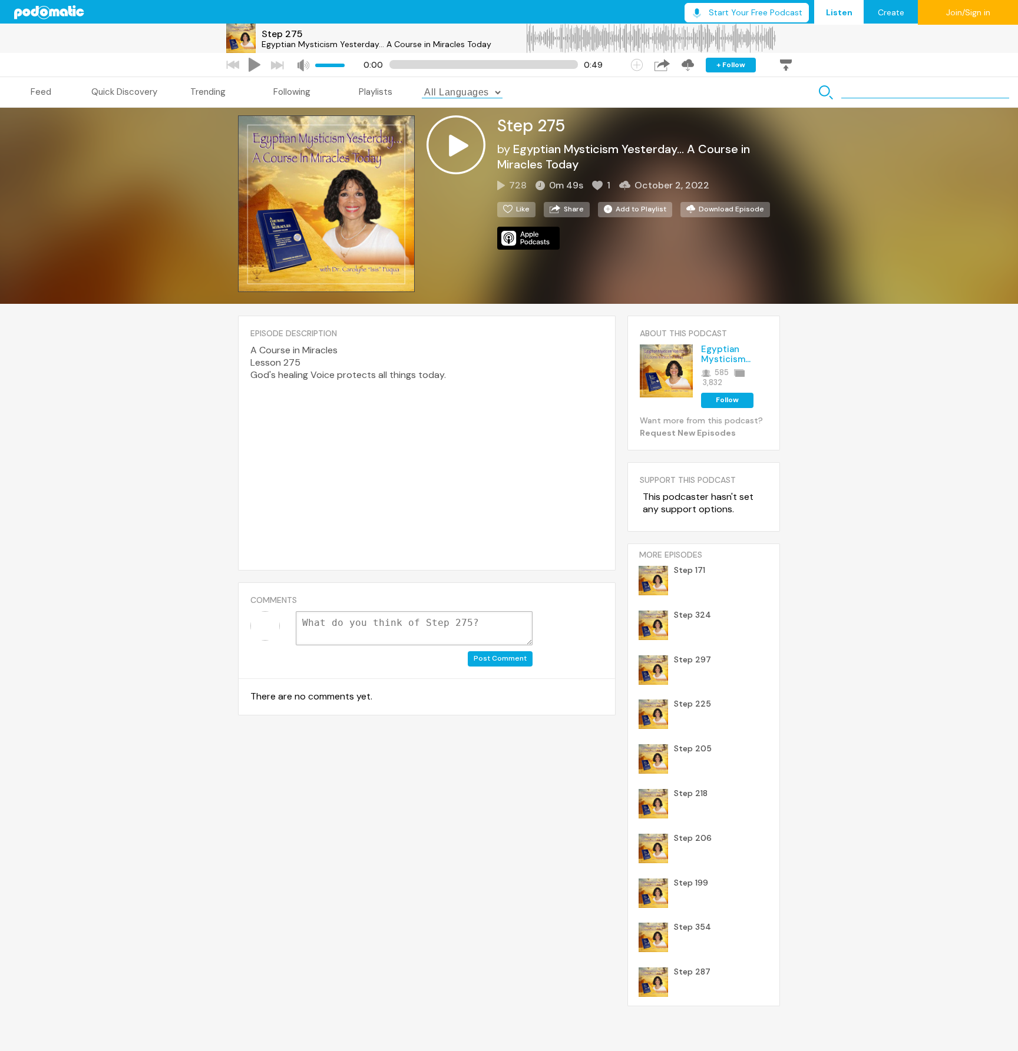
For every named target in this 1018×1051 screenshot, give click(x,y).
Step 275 (282, 34)
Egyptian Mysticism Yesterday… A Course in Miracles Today (376, 44)
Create (891, 12)
